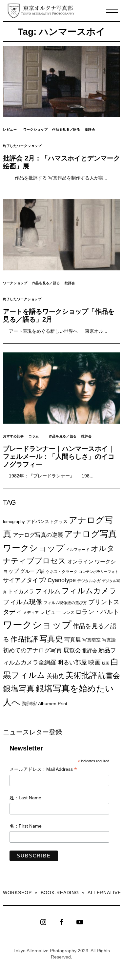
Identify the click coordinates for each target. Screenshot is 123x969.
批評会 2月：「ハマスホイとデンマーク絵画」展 (61, 162)
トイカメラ (21, 591)
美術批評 (81, 675)
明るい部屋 (72, 662)
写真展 (72, 640)
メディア (31, 612)
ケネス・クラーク (61, 571)
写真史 (51, 638)
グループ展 (32, 571)
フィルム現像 (22, 601)
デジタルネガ (89, 581)
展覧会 (72, 650)
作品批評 (24, 639)
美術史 (55, 676)
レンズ (68, 612)
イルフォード (78, 549)
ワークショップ (35, 129)
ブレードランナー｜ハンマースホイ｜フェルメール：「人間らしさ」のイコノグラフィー (58, 456)
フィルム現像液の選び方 (65, 602)
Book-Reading (60, 892)
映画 (94, 662)
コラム (34, 436)
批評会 (90, 129)
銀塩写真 (18, 689)
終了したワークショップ (22, 146)
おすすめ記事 (13, 436)
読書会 (109, 675)
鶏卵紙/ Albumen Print (44, 703)
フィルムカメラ (89, 591)
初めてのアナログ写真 (32, 650)
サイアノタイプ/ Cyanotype (39, 580)
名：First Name (26, 826)
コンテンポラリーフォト (98, 572)
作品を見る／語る (66, 129)
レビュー (10, 129)
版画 (105, 663)
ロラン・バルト (97, 611)
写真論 (109, 639)
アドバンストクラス (47, 521)
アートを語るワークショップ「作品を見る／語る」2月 (58, 315)
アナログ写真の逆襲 (38, 535)
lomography (14, 521)
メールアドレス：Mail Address (43, 769)
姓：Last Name (25, 797)
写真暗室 (91, 639)
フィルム (47, 591)
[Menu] (112, 11)
